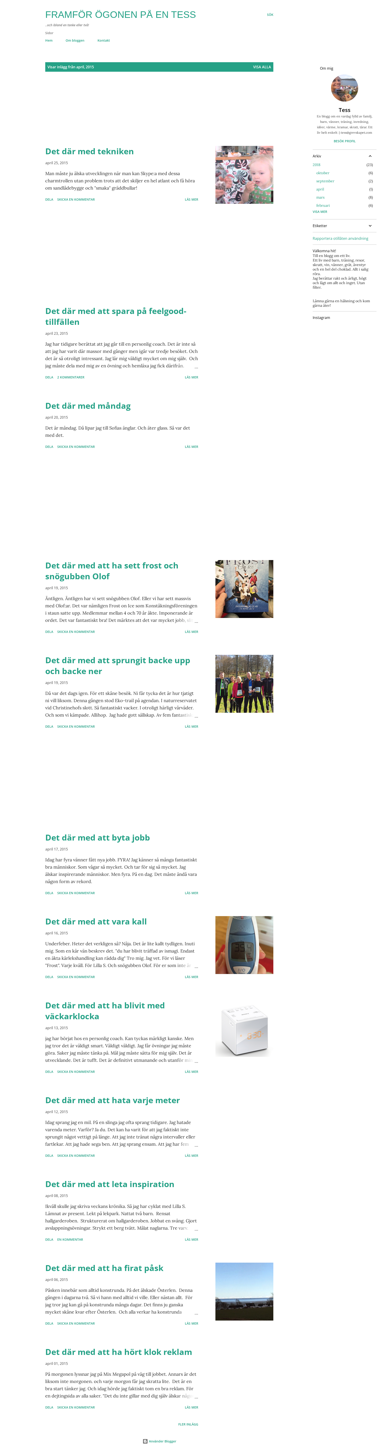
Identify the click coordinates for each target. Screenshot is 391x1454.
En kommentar (70, 1239)
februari (323, 205)
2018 (316, 164)
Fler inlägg (188, 1424)
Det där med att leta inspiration (109, 1184)
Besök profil (345, 141)
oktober (322, 173)
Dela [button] (49, 199)
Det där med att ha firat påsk (104, 1267)
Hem (48, 40)
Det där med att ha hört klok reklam (118, 1351)
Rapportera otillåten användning (340, 238)
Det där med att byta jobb (97, 837)
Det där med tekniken (89, 151)
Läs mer (191, 199)
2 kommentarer (70, 377)
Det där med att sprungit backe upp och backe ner (117, 666)
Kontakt (104, 40)
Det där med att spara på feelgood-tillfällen (115, 316)
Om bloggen (75, 40)
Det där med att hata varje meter (112, 1100)
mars (320, 197)
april (320, 189)
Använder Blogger (162, 1441)
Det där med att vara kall (96, 921)
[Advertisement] (150, 114)
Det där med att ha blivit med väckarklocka (105, 1011)
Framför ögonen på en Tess (120, 14)
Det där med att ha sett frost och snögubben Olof (112, 571)
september (325, 181)
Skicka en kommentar (76, 199)
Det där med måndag (88, 405)
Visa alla (262, 66)
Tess (344, 110)
